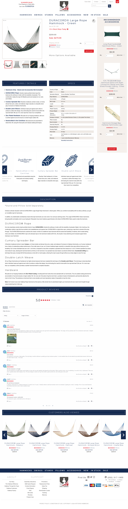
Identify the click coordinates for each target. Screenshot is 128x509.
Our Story (11, 481)
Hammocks (26, 15)
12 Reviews (58, 45)
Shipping (44, 488)
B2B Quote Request (30, 484)
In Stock (96, 15)
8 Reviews (43, 447)
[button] (9, 346)
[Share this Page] (93, 21)
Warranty (44, 495)
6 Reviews (115, 48)
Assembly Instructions (30, 481)
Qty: (81, 43)
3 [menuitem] (49, 405)
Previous (4, 64)
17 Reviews (18, 447)
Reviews (30, 495)
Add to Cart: (120, 55)
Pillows (60, 15)
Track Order (87, 1)
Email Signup (30, 488)
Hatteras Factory (11, 490)
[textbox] (92, 322)
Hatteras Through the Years (12, 486)
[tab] (87, 305)
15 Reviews (115, 127)
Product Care (30, 497)
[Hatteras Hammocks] (64, 6)
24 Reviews (115, 90)
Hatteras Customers (12, 488)
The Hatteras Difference (11, 484)
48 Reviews (67, 447)
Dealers (104, 1)
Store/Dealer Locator (44, 490)
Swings (38, 15)
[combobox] (11, 315)
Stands (49, 15)
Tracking (44, 492)
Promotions (44, 481)
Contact (96, 1)
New (86, 15)
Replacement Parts (44, 484)
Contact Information (30, 486)
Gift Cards (30, 492)
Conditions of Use (56, 503)
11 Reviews (117, 447)
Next (46, 64)
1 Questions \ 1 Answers (55, 46)
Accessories (74, 15)
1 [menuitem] (46, 405)
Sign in (111, 1)
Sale (105, 15)
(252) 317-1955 (115, 477)
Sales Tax (44, 486)
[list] (50, 339)
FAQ (30, 490)
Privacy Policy (44, 503)
